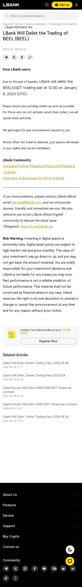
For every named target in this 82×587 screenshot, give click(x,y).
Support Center (13, 24)
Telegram (10, 166)
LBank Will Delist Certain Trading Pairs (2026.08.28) (36, 363)
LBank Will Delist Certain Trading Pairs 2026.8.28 (34, 375)
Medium (67, 166)
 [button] (47, 5)
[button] (69, 561)
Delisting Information (63, 24)
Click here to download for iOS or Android (33, 178)
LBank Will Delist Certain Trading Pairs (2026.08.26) (36, 416)
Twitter (24, 166)
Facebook (38, 166)
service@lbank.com (26, 202)
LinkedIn (10, 172)
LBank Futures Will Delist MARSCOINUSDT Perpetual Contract (37, 389)
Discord (53, 166)
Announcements (36, 24)
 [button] (75, 16)
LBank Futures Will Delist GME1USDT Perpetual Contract (40, 404)
